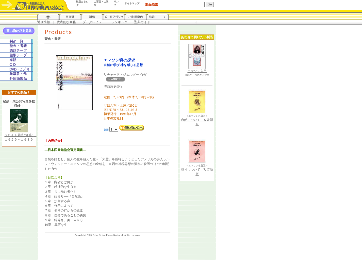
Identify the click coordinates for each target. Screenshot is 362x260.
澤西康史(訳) (113, 86)
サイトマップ (132, 3)
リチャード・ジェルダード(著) (125, 74)
